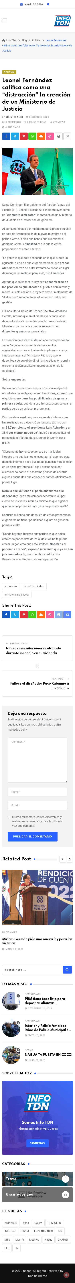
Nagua (29, 1050)
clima (26, 1223)
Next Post (58, 679)
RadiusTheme (37, 1276)
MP (60, 1231)
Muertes (34, 1239)
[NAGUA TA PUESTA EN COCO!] (11, 1055)
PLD (7, 1248)
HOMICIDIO (54, 1223)
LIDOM (25, 1231)
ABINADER (11, 1223)
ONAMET (63, 1239)
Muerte (19, 1239)
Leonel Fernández (34, 586)
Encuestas (11, 586)
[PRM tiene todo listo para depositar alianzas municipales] (11, 1001)
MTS (7, 1239)
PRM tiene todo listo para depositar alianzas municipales (45, 1003)
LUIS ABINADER (43, 1231)
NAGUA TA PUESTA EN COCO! (48, 1055)
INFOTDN (10, 1231)
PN (16, 1248)
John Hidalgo (14, 117)
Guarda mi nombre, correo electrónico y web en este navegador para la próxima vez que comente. (37, 821)
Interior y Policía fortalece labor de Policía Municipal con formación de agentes (48, 1030)
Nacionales (9, 932)
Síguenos (37, 1143)
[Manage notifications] (66, 1275)
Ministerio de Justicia (17, 594)
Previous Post (19, 643)
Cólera (38, 1223)
